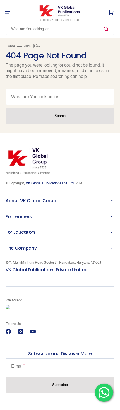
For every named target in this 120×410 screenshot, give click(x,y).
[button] (8, 12)
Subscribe (60, 385)
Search (60, 116)
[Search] (107, 29)
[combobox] (60, 29)
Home (10, 46)
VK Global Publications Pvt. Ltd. (50, 183)
